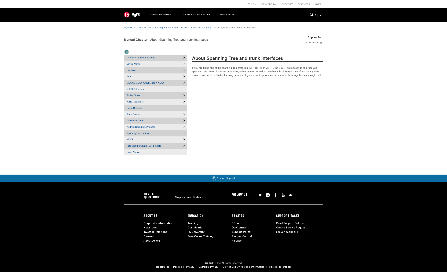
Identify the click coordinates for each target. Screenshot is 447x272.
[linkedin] (266, 194)
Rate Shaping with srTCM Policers (144, 145)
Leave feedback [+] (288, 232)
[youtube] (282, 194)
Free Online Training (201, 236)
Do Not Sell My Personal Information (244, 267)
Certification (196, 227)
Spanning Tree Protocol (138, 133)
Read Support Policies (290, 223)
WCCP (130, 139)
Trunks (184, 27)
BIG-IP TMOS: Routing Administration (158, 27)
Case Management (161, 14)
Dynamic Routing (135, 120)
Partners (304, 4)
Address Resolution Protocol (141, 127)
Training (193, 223)
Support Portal (241, 232)
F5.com (252, 4)
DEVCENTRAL (269, 4)
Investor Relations (155, 232)
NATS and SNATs (135, 101)
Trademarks (162, 267)
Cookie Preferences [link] (280, 267)
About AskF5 (152, 240)
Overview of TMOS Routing (141, 57)
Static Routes (133, 114)
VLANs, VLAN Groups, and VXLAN (145, 83)
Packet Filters (133, 95)
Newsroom (150, 227)
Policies (177, 267)
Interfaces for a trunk (200, 27)
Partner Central (242, 236)
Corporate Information (158, 223)
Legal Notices (133, 152)
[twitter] (259, 194)
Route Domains (134, 108)
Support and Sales (189, 197)
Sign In (318, 15)
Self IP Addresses (135, 89)
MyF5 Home (130, 27)
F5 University (196, 232)
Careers (149, 236)
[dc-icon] (289, 194)
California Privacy (208, 267)
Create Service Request (291, 227)
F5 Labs (237, 240)
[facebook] (274, 194)
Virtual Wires (133, 64)
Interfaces (131, 70)
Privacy (190, 267)
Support (288, 4)
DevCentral (239, 227)
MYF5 (318, 4)
